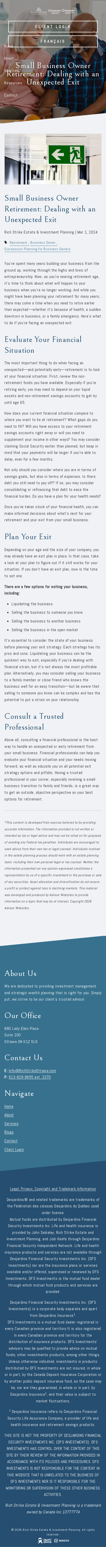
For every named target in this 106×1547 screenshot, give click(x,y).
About (9, 58)
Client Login (53, 26)
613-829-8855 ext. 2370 (30, 1077)
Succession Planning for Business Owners (37, 249)
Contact (11, 95)
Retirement (19, 242)
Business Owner (43, 242)
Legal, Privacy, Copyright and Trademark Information (53, 1188)
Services (11, 70)
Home (8, 46)
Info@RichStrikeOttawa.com (32, 1070)
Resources (13, 83)
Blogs (9, 1132)
